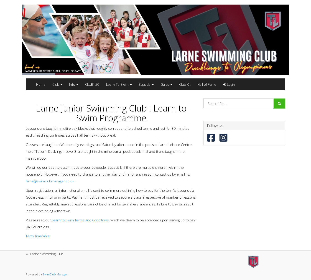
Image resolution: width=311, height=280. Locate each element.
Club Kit (185, 84)
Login (230, 84)
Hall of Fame (206, 84)
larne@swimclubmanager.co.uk (50, 181)
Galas (165, 84)
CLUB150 (92, 84)
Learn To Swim (118, 84)
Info (72, 84)
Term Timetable (38, 236)
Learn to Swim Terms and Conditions (80, 220)
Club (56, 84)
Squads (145, 84)
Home (41, 84)
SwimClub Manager (55, 274)
